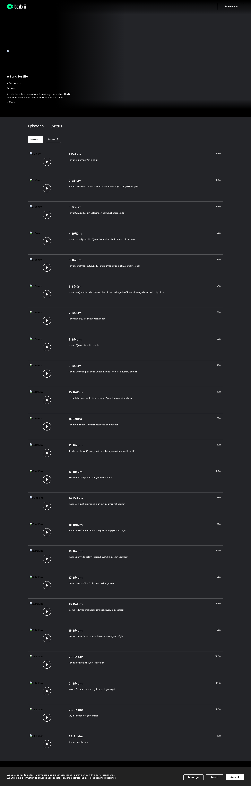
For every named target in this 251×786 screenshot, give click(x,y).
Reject (214, 777)
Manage (193, 777)
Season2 (52, 139)
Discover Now (231, 6)
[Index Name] (47, 161)
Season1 (35, 139)
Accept (234, 777)
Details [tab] (56, 126)
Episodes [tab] (36, 126)
